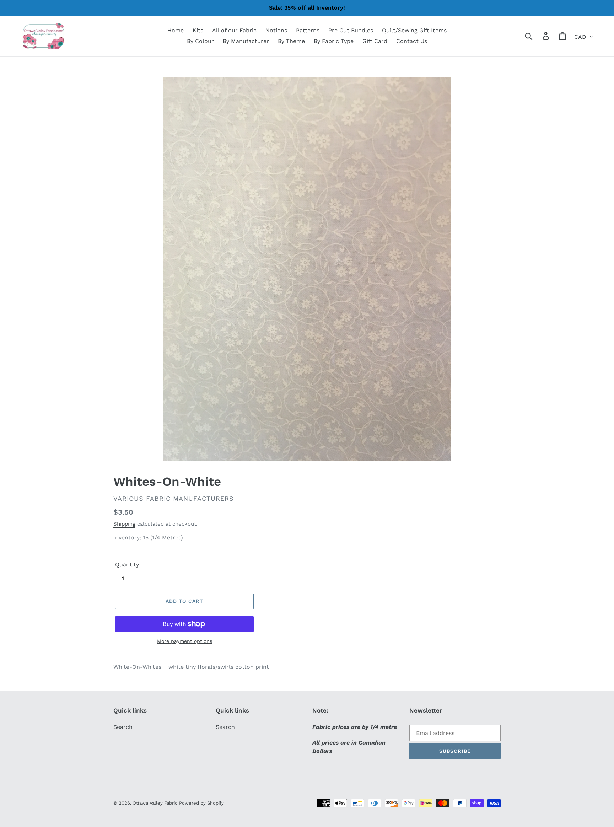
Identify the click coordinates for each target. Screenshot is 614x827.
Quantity (127, 564)
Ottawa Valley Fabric (155, 803)
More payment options (184, 641)
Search (123, 727)
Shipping (124, 524)
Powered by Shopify (201, 803)
